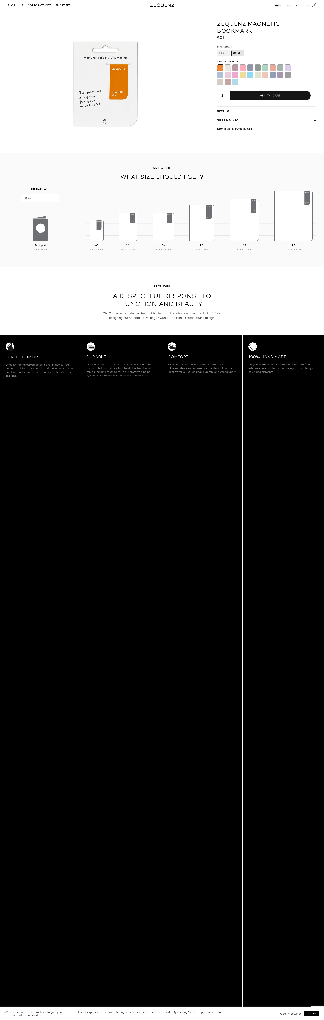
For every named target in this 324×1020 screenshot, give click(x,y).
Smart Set (63, 5)
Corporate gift (39, 5)
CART (307, 5)
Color (221, 61)
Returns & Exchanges (234, 129)
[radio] (223, 53)
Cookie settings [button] (291, 1013)
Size (219, 47)
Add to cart (270, 95)
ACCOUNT (292, 5)
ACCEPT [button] (312, 1013)
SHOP (11, 5)
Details (223, 111)
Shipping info (227, 120)
